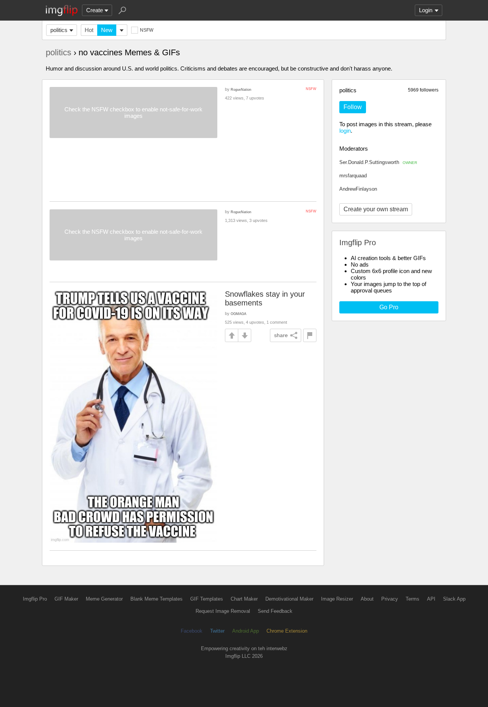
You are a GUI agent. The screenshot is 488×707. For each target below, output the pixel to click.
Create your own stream (376, 209)
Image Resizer (337, 599)
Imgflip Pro (35, 599)
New (106, 30)
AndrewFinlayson (358, 189)
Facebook (191, 631)
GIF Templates (206, 599)
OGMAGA (238, 314)
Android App (245, 631)
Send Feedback (275, 611)
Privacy (389, 599)
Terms (412, 599)
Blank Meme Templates (156, 599)
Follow (353, 107)
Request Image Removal (223, 611)
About (367, 599)
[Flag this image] (309, 335)
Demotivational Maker (289, 599)
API (431, 599)
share (281, 335)
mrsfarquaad (353, 175)
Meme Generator (104, 599)
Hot (89, 30)
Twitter (217, 631)
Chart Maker (244, 599)
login (345, 130)
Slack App (454, 599)
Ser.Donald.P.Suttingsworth (378, 162)
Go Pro (388, 307)
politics (58, 30)
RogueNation (241, 89)
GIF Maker (66, 599)
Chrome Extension (286, 631)
